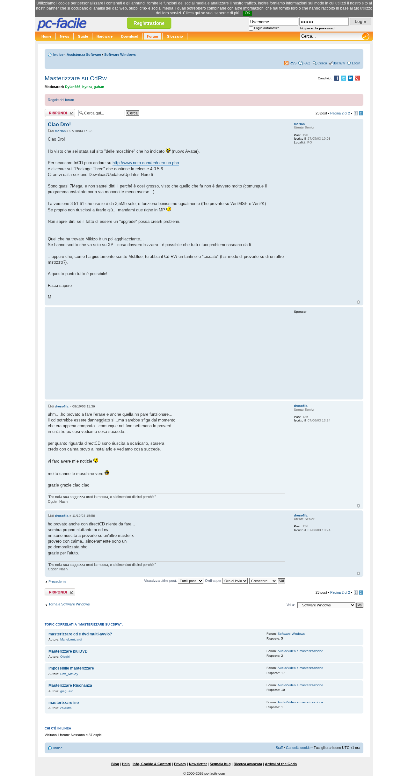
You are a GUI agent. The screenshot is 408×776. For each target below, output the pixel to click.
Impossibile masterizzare (71, 668)
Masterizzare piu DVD (68, 651)
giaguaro (66, 691)
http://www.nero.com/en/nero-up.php (146, 162)
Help (126, 764)
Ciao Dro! (59, 124)
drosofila (62, 406)
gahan (99, 87)
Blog (115, 764)
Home (46, 36)
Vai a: (291, 605)
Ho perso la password (317, 28)
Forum (152, 36)
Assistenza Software (84, 54)
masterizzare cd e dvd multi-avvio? (80, 634)
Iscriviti (339, 63)
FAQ (306, 63)
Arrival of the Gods (281, 764)
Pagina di (340, 113)
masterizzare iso (63, 703)
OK (247, 13)
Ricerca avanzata (248, 764)
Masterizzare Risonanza (70, 685)
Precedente (57, 581)
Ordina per (213, 580)
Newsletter (198, 764)
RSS (292, 63)
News (64, 36)
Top (358, 302)
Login (356, 63)
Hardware (105, 36)
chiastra (66, 708)
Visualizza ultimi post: (161, 580)
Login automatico (267, 28)
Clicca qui (191, 13)
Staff (279, 748)
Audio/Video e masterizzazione (300, 651)
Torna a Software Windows (69, 604)
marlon (60, 131)
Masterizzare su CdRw (76, 78)
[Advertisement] (166, 353)
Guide (83, 36)
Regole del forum (61, 100)
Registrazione (149, 23)
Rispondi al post (57, 111)
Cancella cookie (298, 748)
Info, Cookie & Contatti (152, 764)
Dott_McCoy (69, 674)
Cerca (322, 63)
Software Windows (120, 54)
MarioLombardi (71, 639)
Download (129, 36)
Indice (58, 54)
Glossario (175, 36)
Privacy (180, 764)
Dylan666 (72, 87)
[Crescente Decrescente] (267, 580)
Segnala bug (220, 764)
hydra (87, 87)
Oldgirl (64, 656)
